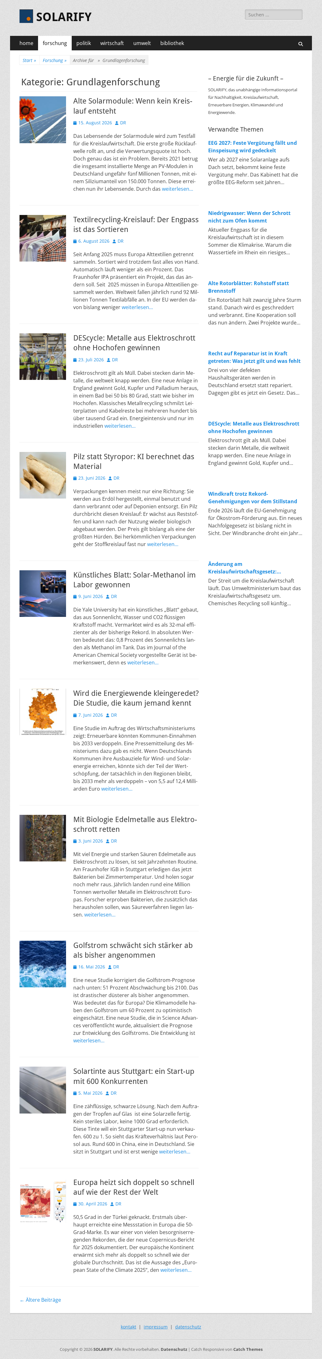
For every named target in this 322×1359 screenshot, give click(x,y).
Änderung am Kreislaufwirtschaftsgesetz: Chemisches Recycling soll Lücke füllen (248, 568)
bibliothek (172, 43)
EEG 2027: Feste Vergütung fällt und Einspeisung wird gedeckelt (252, 146)
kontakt (128, 1327)
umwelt (142, 43)
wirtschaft (112, 43)
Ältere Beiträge (40, 1299)
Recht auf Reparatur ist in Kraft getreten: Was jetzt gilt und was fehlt (254, 357)
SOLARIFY (64, 17)
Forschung (55, 60)
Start (29, 60)
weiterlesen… (177, 188)
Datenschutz (174, 1349)
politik (83, 43)
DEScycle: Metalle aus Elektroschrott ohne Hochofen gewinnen (253, 427)
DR (123, 123)
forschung (55, 43)
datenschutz (188, 1327)
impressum (156, 1327)
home (26, 43)
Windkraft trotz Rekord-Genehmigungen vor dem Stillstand (252, 497)
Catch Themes (248, 1349)
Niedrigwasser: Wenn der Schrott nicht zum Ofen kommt (249, 217)
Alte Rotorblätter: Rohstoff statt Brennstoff (248, 287)
